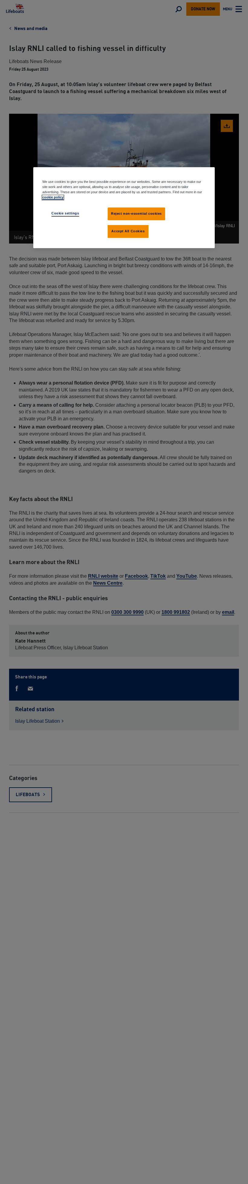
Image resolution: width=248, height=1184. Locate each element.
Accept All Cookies (128, 231)
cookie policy (53, 197)
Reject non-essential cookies (136, 213)
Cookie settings (65, 213)
